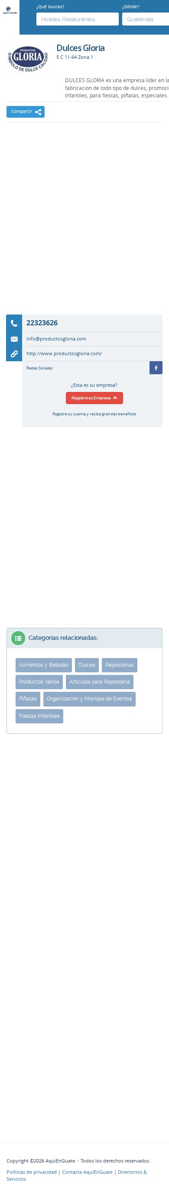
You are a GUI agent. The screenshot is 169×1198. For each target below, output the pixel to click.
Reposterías (119, 665)
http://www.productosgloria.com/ (64, 353)
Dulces (86, 665)
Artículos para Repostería (99, 682)
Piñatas (28, 699)
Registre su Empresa (92, 397)
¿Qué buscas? (50, 6)
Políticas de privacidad (31, 1172)
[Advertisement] (84, 224)
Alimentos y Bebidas (43, 665)
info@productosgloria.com (56, 339)
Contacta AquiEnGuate (87, 1172)
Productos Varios (39, 682)
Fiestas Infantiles (39, 716)
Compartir (21, 111)
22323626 (42, 323)
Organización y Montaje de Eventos (89, 699)
